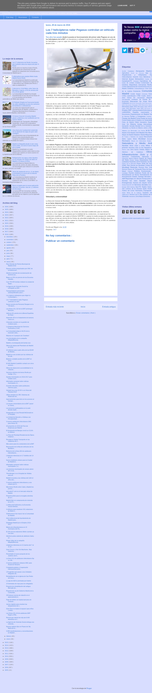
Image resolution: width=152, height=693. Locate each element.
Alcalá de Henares (138, 73)
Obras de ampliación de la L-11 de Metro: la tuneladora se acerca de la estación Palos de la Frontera (25, 173)
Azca (141, 77)
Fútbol (137, 122)
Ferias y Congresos (138, 116)
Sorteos (132, 187)
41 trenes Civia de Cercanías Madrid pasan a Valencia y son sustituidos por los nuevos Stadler (25, 117)
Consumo (145, 94)
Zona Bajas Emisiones (143, 196)
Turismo (146, 193)
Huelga (140, 124)
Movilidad (142, 139)
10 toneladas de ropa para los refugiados (19, 584)
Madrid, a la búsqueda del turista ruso (18, 343)
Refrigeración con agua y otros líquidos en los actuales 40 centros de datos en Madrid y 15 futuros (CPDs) (25, 159)
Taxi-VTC (138, 187)
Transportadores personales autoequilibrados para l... (15, 291)
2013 (6, 648)
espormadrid (146, 112)
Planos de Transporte (135, 169)
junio (8, 253)
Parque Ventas (135, 160)
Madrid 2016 (126, 133)
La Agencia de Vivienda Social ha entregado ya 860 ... (17, 287)
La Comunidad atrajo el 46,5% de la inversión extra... (17, 332)
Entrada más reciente (55, 307)
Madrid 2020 (135, 133)
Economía (126, 101)
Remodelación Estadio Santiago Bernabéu (137, 176)
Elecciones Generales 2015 (137, 103)
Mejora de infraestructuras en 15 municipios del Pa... (16, 528)
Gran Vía (126, 124)
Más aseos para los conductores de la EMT (20, 444)
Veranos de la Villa (136, 194)
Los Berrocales (133, 130)
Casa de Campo (128, 83)
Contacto (35, 17)
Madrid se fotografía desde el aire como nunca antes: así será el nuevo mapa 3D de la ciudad (25, 145)
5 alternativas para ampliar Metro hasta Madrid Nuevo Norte (25, 77)
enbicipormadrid (137, 110)
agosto (8, 248)
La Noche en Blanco (136, 128)
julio (8, 250)
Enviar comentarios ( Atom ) (85, 313)
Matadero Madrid (139, 135)
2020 (6, 223)
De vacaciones (140, 98)
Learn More (122, 5)
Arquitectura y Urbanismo (136, 75)
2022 (6, 218)
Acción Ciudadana (129, 71)
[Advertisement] (21, 38)
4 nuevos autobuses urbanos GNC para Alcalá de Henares (19, 563)
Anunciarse (22, 17)
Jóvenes (125, 128)
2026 (6, 207)
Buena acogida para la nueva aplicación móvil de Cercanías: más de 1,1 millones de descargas (25, 187)
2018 (6, 229)
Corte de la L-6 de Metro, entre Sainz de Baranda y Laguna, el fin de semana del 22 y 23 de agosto (25, 90)
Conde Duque (136, 94)
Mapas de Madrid (128, 135)
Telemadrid (139, 190)
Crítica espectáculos (129, 96)
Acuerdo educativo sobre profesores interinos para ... (18, 386)
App (147, 73)
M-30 (148, 130)
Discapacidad (127, 99)
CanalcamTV (127, 81)
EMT (130, 110)
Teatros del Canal (128, 190)
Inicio (83, 307)
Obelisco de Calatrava (134, 152)
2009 (6, 659)
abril (8, 259)
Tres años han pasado (54, 37)
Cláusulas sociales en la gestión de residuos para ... (17, 323)
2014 (6, 645)
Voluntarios (132, 196)
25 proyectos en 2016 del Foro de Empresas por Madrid (17, 427)
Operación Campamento (132, 156)
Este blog (9, 17)
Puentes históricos (135, 173)
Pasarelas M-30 (134, 162)
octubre (9, 242)
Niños (148, 145)
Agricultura (126, 73)
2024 (6, 212)
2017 (6, 231)
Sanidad (143, 181)
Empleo (125, 110)
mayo (8, 256)
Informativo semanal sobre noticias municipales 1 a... (17, 465)
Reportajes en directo (133, 178)
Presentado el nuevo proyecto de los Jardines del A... (18, 554)
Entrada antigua (109, 307)
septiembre (10, 245)
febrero (8, 636)
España (137, 112)
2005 (6, 670)
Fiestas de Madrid (129, 118)
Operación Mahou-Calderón (130, 158)
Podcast (131, 171)
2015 (6, 642)
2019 (6, 226)
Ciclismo (130, 88)
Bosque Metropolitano (137, 79)
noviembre (10, 239)
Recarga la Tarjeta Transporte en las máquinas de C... (18, 440)
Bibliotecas (147, 77)
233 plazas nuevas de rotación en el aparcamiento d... (18, 596)
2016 (6, 234)
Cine (147, 88)
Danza (130, 98)
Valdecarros (125, 194)
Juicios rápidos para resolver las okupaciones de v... (16, 605)
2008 (6, 662)
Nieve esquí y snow (138, 145)
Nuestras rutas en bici (136, 147)
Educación (134, 101)
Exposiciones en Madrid (140, 114)
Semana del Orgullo (140, 183)
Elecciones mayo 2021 (137, 108)
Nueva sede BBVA (128, 149)
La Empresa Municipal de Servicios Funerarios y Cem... (17, 327)
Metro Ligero (127, 139)
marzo (8, 262)
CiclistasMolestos (139, 88)
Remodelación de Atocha (131, 175)
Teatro (144, 187)
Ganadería (144, 122)
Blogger (89, 688)
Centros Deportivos (130, 85)
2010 (6, 656)
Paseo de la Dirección (129, 163)
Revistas (125, 181)
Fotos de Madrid (128, 122)
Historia (133, 124)
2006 (6, 667)
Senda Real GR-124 (128, 185)
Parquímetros (144, 160)
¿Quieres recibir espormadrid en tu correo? (136, 218)
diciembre (9, 237)
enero (8, 639)
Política (137, 171)
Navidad (126, 145)
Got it (132, 5)
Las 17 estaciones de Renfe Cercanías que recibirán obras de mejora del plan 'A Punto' (25, 64)
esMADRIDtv (127, 112)
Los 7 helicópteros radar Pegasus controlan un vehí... (17, 300)
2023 (6, 215)
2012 (6, 651)
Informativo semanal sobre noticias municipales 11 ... (17, 382)
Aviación (136, 77)
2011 (6, 653)
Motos (135, 139)
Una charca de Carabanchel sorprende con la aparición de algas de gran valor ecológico (25, 131)
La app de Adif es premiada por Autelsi (18, 581)
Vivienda (125, 196)
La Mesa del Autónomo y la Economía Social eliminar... (18, 505)
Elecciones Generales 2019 (134, 105)
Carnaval (136, 81)
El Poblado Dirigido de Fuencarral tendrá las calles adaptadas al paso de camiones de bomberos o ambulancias (25, 104)
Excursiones (126, 114)
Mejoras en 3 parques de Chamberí (17, 336)
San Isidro (134, 181)
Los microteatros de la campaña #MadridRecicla (16, 339)
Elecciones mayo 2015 (144, 106)
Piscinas (142, 167)
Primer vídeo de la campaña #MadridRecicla (15, 541)
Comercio (137, 91)
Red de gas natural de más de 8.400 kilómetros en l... (18, 618)
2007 (6, 664)
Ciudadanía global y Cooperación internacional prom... (17, 568)
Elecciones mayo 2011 (130, 106)
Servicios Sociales (141, 185)
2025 (6, 209)
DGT (55, 229)
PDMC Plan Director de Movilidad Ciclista (136, 165)
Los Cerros (142, 130)
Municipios (126, 141)
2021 (6, 220)
